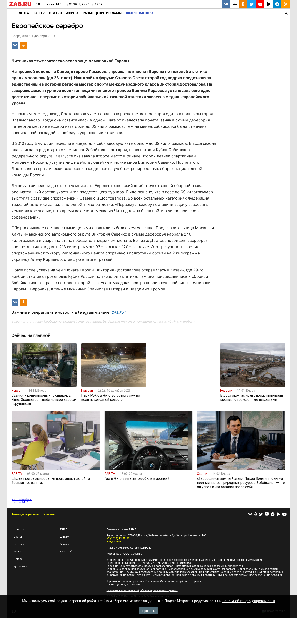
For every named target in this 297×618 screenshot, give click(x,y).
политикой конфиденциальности (248, 601)
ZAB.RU (65, 529)
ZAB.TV (39, 13)
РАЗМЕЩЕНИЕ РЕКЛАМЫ (102, 13)
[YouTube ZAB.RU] (260, 4)
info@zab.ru (114, 541)
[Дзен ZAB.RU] (234, 4)
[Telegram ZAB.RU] (277, 4)
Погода (18, 559)
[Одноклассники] (255, 514)
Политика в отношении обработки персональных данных (142, 590)
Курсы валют (22, 566)
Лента (23, 13)
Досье (17, 551)
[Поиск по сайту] (223, 13)
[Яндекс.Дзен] (267, 514)
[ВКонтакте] (250, 514)
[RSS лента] (285, 4)
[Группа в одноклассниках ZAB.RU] (243, 4)
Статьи (55, 13)
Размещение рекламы (25, 514)
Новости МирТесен (22, 499)
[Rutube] (278, 514)
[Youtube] (284, 514)
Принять (148, 610)
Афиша (72, 13)
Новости (19, 529)
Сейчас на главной (31, 335)
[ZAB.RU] (20, 5)
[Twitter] (261, 514)
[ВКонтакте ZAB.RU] (226, 4)
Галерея (19, 544)
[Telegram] (272, 514)
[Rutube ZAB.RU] (268, 4)
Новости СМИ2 (20, 502)
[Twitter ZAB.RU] (251, 4)
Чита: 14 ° (54, 4)
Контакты (49, 514)
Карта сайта (67, 551)
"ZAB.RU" (117, 312)
